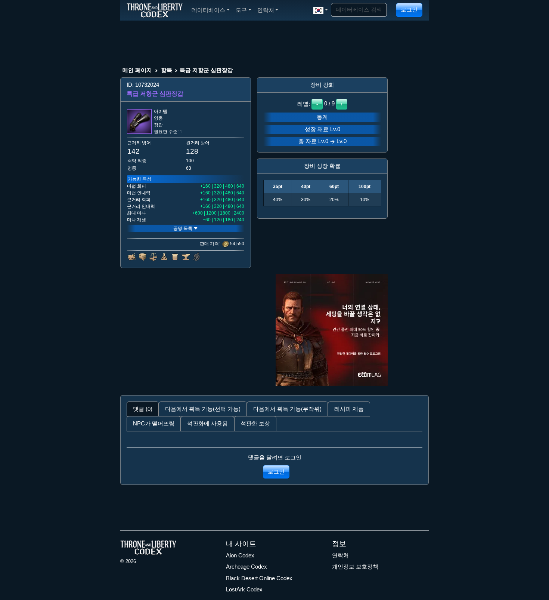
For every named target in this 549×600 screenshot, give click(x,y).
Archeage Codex (246, 566)
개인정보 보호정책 (355, 566)
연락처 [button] (265, 10)
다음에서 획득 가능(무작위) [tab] (287, 409)
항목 (166, 70)
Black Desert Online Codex (259, 578)
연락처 (340, 555)
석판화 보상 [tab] (255, 423)
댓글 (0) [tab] (142, 409)
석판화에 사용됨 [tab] (207, 423)
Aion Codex (240, 555)
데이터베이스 (208, 10)
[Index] (155, 10)
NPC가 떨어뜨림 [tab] (153, 423)
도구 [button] (241, 10)
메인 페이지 (137, 70)
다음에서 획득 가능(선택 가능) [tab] (203, 409)
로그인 (409, 9)
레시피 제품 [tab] (349, 409)
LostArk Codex (244, 589)
